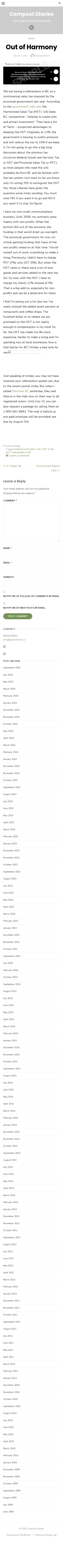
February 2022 (10, 920)
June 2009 (8, 1511)
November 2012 (11, 1223)
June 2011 (8, 1342)
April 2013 (8, 1188)
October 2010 (10, 1399)
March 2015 (9, 1026)
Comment (10, 500)
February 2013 (10, 1202)
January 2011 (10, 1378)
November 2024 (11, 717)
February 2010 (10, 1455)
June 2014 (8, 1089)
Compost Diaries (31, 14)
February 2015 (10, 1033)
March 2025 (9, 688)
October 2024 (10, 723)
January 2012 (10, 1293)
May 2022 (8, 899)
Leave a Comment (19, 455)
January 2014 (10, 1124)
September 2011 (11, 1321)
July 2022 (8, 885)
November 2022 (11, 857)
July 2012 (8, 1251)
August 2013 (9, 1160)
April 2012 (8, 1272)
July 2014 (8, 1082)
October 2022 (10, 864)
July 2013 (8, 1167)
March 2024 (9, 745)
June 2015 (8, 1005)
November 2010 (11, 1392)
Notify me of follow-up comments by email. (31, 596)
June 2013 (8, 1174)
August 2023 (9, 794)
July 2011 (8, 1335)
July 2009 (8, 1504)
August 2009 (9, 1497)
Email (7, 562)
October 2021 (10, 949)
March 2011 (9, 1364)
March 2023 (9, 829)
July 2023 (8, 801)
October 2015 (10, 977)
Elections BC (20, 391)
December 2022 (11, 850)
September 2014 (11, 1068)
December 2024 (11, 709)
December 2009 (11, 1469)
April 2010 (8, 1441)
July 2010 (8, 1420)
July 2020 (8, 963)
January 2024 (10, 759)
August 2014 (9, 1075)
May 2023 (8, 815)
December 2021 (11, 934)
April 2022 (8, 906)
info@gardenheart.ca (14, 639)
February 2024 (10, 752)
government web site (26, 106)
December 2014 (11, 1047)
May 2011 (8, 1350)
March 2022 (9, 913)
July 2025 (8, 674)
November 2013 (11, 1139)
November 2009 (11, 1476)
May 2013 (8, 1181)
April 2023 (8, 822)
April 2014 (8, 1103)
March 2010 (9, 1448)
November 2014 (11, 1054)
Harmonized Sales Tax (28, 449)
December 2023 (11, 766)
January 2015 (10, 1040)
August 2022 (9, 878)
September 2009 (11, 1490)
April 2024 (8, 738)
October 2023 (10, 780)
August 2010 (9, 1413)
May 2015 (8, 1012)
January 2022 (10, 928)
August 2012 (9, 1244)
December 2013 (11, 1131)
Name (7, 548)
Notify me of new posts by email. (24, 607)
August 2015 (9, 991)
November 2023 (11, 773)
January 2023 (10, 843)
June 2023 (8, 808)
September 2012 (11, 1237)
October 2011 (10, 1314)
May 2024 (8, 731)
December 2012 (11, 1216)
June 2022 (8, 892)
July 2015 (8, 998)
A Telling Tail (14, 466)
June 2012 (8, 1258)
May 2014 (8, 1096)
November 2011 (11, 1307)
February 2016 (10, 970)
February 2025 (10, 695)
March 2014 (9, 1110)
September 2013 (11, 1153)
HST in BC (48, 449)
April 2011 (8, 1356)
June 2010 (8, 1427)
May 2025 (8, 681)
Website (8, 577)
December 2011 (11, 1300)
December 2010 (11, 1385)
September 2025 (11, 667)
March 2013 (9, 1195)
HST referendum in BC (18, 452)
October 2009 (10, 1483)
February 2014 (10, 1117)
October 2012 (10, 1230)
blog (31, 38)
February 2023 (10, 836)
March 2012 (9, 1279)
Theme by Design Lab (45, 1535)
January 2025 (10, 702)
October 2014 (10, 1061)
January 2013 (10, 1209)
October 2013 (10, 1145)
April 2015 (8, 1019)
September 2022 (11, 871)
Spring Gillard (42, 55)
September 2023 (11, 787)
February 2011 (10, 1371)
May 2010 (8, 1434)
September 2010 (11, 1406)
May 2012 (8, 1265)
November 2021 (11, 942)
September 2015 (11, 984)
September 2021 (11, 956)
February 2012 (10, 1286)
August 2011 (9, 1328)
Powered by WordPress (18, 1535)
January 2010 (10, 1462)
